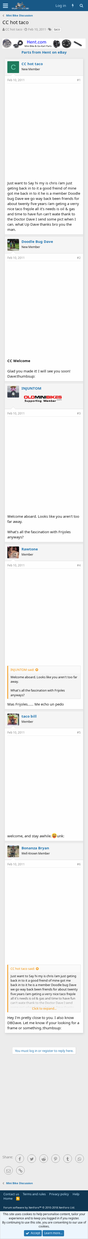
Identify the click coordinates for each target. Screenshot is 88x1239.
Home (7, 1198)
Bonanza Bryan (35, 847)
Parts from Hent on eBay (44, 52)
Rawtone (30, 548)
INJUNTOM (31, 388)
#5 (79, 732)
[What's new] (72, 5)
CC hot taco (13, 29)
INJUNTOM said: (22, 669)
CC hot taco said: (23, 968)
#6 (79, 864)
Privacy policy (59, 1194)
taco (57, 29)
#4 (79, 565)
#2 (79, 258)
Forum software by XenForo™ (39, 1207)
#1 (79, 80)
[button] (5, 6)
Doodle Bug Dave (37, 241)
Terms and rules (34, 1194)
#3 (79, 413)
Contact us (11, 1194)
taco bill (29, 716)
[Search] (81, 5)
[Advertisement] (44, 131)
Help (76, 1194)
